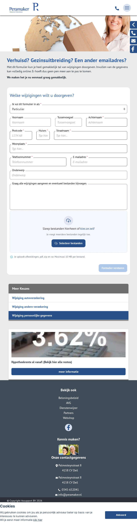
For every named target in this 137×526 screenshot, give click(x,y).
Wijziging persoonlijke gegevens (32, 315)
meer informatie (68, 371)
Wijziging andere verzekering (30, 306)
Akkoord (121, 515)
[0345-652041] (117, 8)
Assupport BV (28, 500)
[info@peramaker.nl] (133, 40)
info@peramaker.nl (70, 494)
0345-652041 (70, 489)
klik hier (37, 519)
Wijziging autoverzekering (28, 298)
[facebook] (133, 49)
